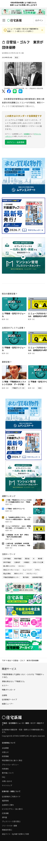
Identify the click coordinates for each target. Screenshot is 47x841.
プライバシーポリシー (10, 764)
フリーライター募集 (9, 825)
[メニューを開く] (4, 20)
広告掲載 (5, 813)
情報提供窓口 (7, 830)
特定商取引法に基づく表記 (12, 760)
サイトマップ (7, 785)
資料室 (4, 817)
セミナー (5, 685)
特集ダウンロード (8, 689)
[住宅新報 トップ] (14, 20)
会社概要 (5, 748)
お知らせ (5, 752)
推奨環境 (5, 800)
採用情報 (5, 756)
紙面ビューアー (7, 703)
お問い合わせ (7, 781)
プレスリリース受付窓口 (11, 821)
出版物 (4, 695)
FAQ (3, 777)
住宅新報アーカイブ (9, 699)
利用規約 (27, 134)
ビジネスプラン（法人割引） (13, 809)
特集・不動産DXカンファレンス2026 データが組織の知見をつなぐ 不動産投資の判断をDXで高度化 (14, 385)
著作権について (8, 773)
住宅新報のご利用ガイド (11, 796)
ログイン (39, 20)
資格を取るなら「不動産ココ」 (14, 681)
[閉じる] (42, 30)
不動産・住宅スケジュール (13, 315)
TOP (3, 660)
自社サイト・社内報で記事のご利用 (15, 834)
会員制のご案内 (8, 805)
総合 (9, 660)
